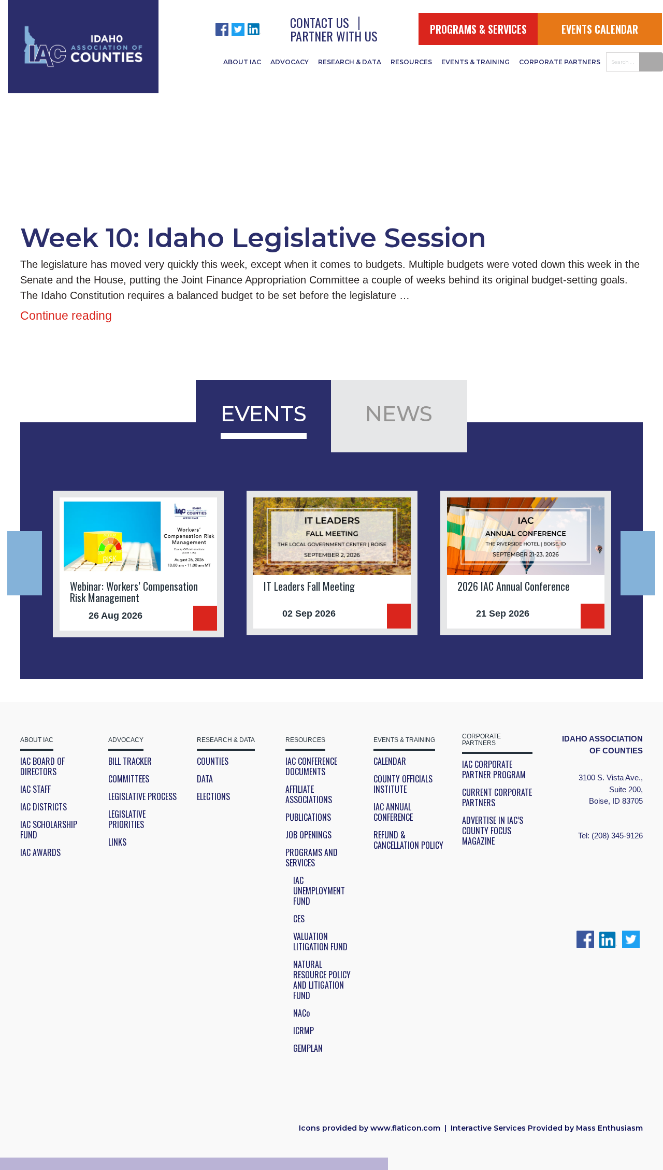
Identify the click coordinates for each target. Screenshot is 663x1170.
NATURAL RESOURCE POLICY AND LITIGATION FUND (322, 980)
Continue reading (66, 315)
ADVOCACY (289, 62)
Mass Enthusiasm (609, 1128)
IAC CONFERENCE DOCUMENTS (311, 766)
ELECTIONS (213, 796)
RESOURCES (411, 62)
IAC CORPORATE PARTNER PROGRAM (494, 769)
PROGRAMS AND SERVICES (311, 857)
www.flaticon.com (405, 1128)
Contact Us (319, 22)
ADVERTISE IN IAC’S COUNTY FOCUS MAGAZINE (492, 830)
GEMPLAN (308, 1048)
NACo (301, 1013)
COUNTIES (212, 761)
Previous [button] (24, 563)
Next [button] (638, 563)
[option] (138, 564)
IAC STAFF (35, 789)
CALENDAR (389, 761)
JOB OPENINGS (308, 835)
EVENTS (264, 413)
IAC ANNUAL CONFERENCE (393, 812)
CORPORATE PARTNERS (559, 62)
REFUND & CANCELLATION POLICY (408, 840)
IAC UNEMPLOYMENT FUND (319, 890)
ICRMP (303, 1030)
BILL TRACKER (130, 761)
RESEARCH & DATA (349, 62)
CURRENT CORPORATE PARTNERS (497, 797)
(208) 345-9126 (617, 835)
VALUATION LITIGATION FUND (320, 941)
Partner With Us (334, 35)
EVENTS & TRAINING (475, 62)
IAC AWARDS (40, 852)
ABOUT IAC (242, 62)
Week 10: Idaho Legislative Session (253, 238)
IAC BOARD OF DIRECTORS (42, 766)
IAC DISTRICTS (43, 807)
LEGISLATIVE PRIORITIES (127, 819)
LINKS (117, 842)
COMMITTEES (128, 779)
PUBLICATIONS (308, 817)
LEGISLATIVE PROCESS (142, 796)
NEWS (399, 413)
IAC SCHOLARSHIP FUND (48, 829)
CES (299, 919)
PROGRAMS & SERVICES (478, 29)
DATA (205, 779)
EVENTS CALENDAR (599, 29)
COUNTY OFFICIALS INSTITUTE (403, 784)
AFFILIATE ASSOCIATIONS (308, 794)
